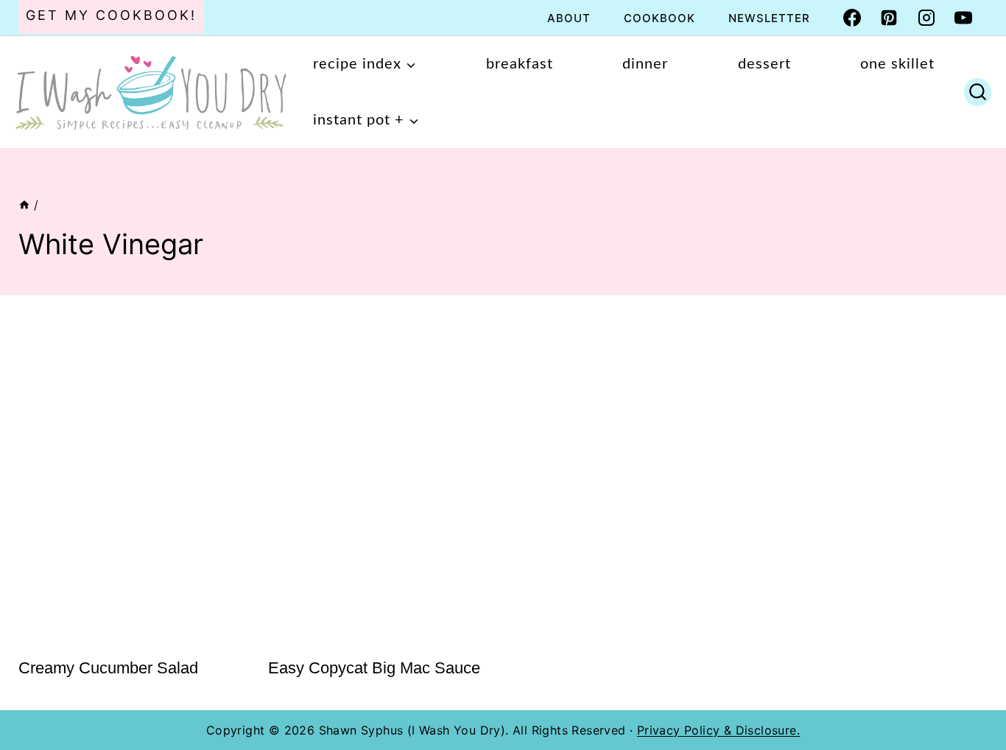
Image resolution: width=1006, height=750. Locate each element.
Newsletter (769, 18)
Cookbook (659, 18)
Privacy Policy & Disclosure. (718, 730)
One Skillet (897, 64)
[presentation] (128, 478)
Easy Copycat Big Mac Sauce (374, 668)
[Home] (24, 204)
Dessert (764, 64)
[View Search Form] (977, 92)
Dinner (645, 64)
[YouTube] (963, 17)
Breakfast (519, 64)
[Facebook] (852, 17)
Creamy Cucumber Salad (108, 668)
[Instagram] (926, 17)
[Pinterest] (889, 17)
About (569, 18)
